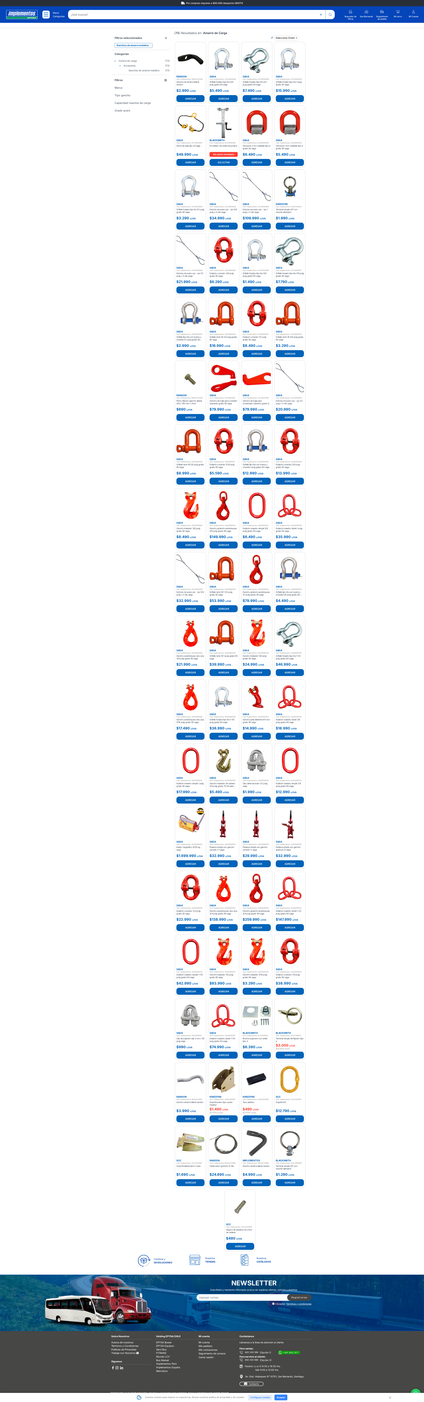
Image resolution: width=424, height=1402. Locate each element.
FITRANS (161, 1353)
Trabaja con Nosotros (123, 1353)
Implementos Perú (166, 1363)
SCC (278, 1096)
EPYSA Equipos (165, 1345)
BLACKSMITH (217, 140)
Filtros (119, 80)
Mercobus (162, 1371)
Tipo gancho (122, 95)
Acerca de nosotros (122, 1342)
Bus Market (162, 1360)
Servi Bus (161, 1349)
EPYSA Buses (164, 1342)
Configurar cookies (260, 1397)
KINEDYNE (282, 204)
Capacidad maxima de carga (133, 103)
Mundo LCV (163, 1356)
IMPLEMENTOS (251, 1160)
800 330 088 (251, 1352)
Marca (118, 87)
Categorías (122, 54)
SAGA (213, 76)
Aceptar (281, 1397)
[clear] (320, 14)
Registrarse (299, 1297)
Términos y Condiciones (125, 1345)
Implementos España (168, 1367)
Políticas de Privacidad (123, 1349)
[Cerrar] (390, 1397)
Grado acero (122, 110)
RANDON (181, 76)
